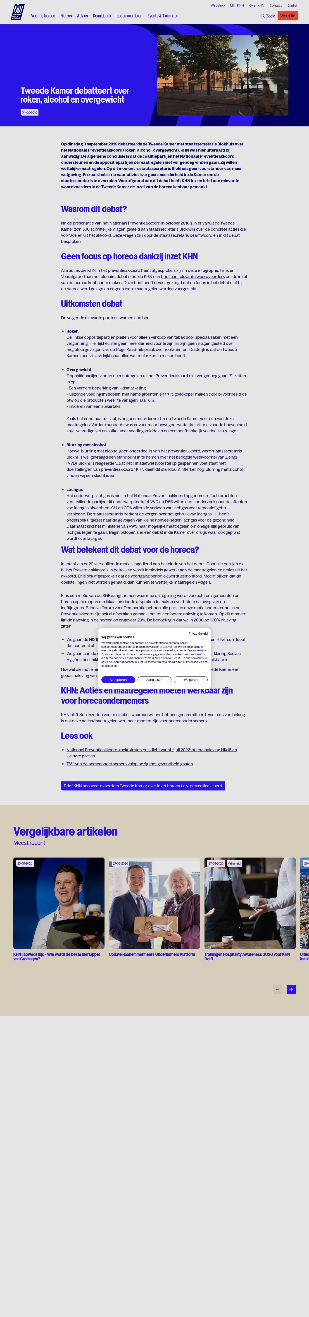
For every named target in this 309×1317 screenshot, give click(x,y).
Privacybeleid (198, 633)
